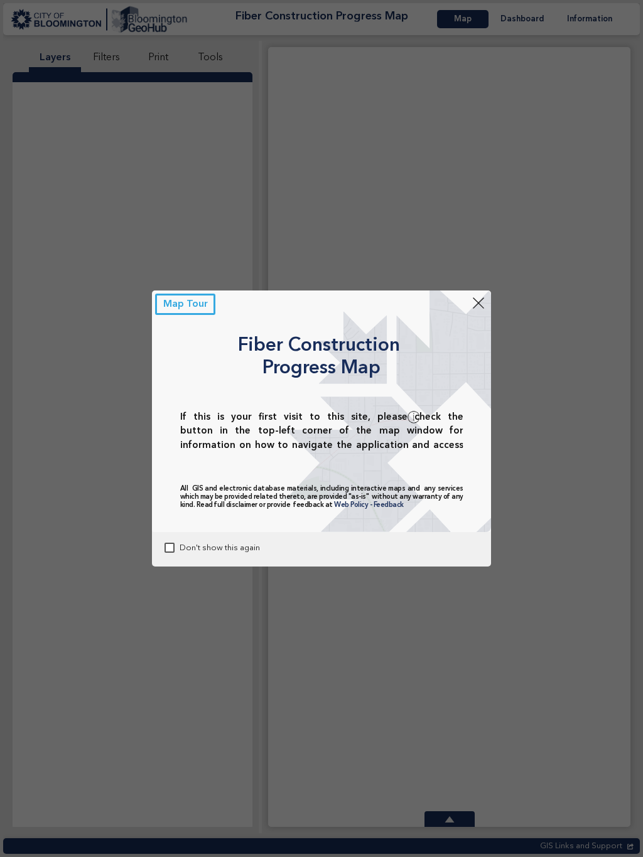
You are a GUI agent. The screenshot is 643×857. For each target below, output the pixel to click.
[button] (185, 304)
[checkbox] (169, 547)
